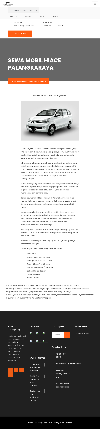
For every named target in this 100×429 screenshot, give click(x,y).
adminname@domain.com (24, 25)
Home (13, 81)
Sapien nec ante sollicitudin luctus (35, 396)
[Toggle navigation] (95, 3)
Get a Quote (20, 33)
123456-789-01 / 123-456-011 (53, 25)
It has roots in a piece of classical (35, 367)
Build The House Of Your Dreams (34, 381)
